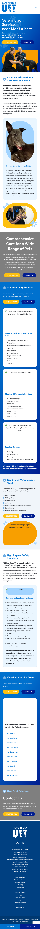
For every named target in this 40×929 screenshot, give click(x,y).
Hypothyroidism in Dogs (20, 864)
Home (20, 895)
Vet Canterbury (12, 752)
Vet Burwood (11, 743)
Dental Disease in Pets (20, 857)
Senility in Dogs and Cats (20, 869)
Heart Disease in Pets (20, 852)
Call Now (10, 927)
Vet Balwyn (11, 733)
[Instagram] (22, 844)
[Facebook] (17, 844)
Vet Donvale (11, 766)
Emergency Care (20, 902)
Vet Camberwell (12, 747)
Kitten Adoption (20, 882)
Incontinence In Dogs (20, 867)
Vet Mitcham (11, 771)
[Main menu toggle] (35, 7)
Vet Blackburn (12, 738)
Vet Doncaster (12, 761)
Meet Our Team (20, 898)
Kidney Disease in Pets (20, 855)
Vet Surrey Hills (12, 775)
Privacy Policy (34, 919)
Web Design (15, 921)
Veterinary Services (20, 880)
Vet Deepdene (12, 757)
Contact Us (20, 907)
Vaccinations (20, 887)
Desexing (20, 885)
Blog (20, 905)
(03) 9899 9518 (31, 806)
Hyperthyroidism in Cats (20, 862)
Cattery (20, 900)
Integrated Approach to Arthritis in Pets (20, 859)
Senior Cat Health (20, 872)
